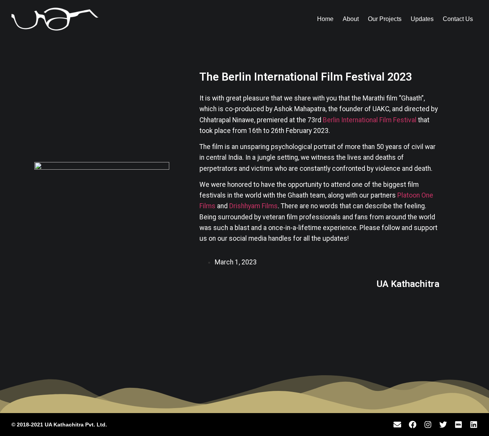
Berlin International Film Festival (369, 120)
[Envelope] (397, 424)
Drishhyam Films (253, 206)
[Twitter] (443, 424)
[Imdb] (458, 424)
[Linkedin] (474, 424)
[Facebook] (412, 424)
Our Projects (385, 19)
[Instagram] (428, 424)
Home (325, 19)
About (351, 19)
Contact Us (458, 19)
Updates (422, 19)
